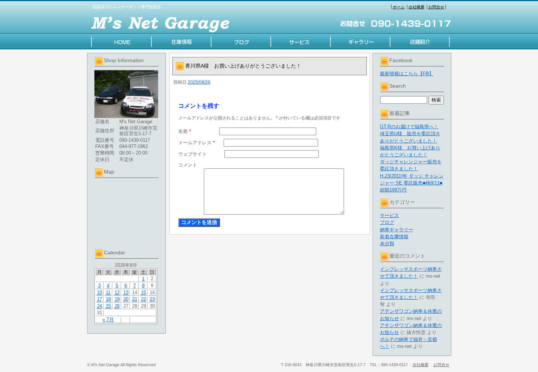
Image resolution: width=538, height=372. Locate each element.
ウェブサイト (192, 154)
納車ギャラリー (396, 229)
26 (117, 306)
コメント (187, 165)
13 (125, 292)
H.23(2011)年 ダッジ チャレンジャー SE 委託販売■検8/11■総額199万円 (412, 183)
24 (99, 306)
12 (117, 292)
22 (143, 299)
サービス (389, 215)
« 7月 (108, 319)
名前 (184, 131)
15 (143, 292)
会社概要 (416, 7)
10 (99, 292)
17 (99, 299)
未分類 (387, 243)
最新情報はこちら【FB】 (407, 73)
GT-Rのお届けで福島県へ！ (409, 126)
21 (134, 299)
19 (117, 299)
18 (108, 299)
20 (125, 299)
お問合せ (436, 7)
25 (108, 306)
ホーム (399, 7)
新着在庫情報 (394, 236)
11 (108, 292)
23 (152, 299)
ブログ (387, 222)
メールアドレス (196, 142)
